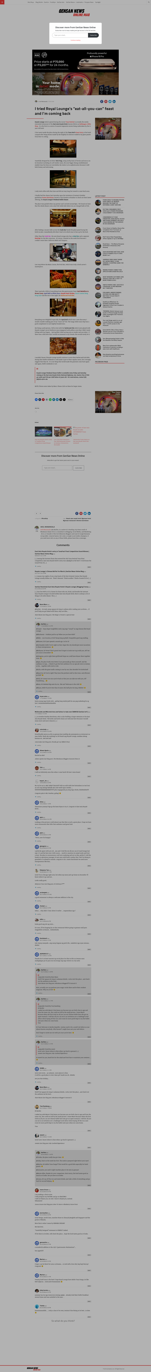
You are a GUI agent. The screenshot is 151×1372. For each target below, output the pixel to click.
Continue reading (75, 40)
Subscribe (93, 35)
